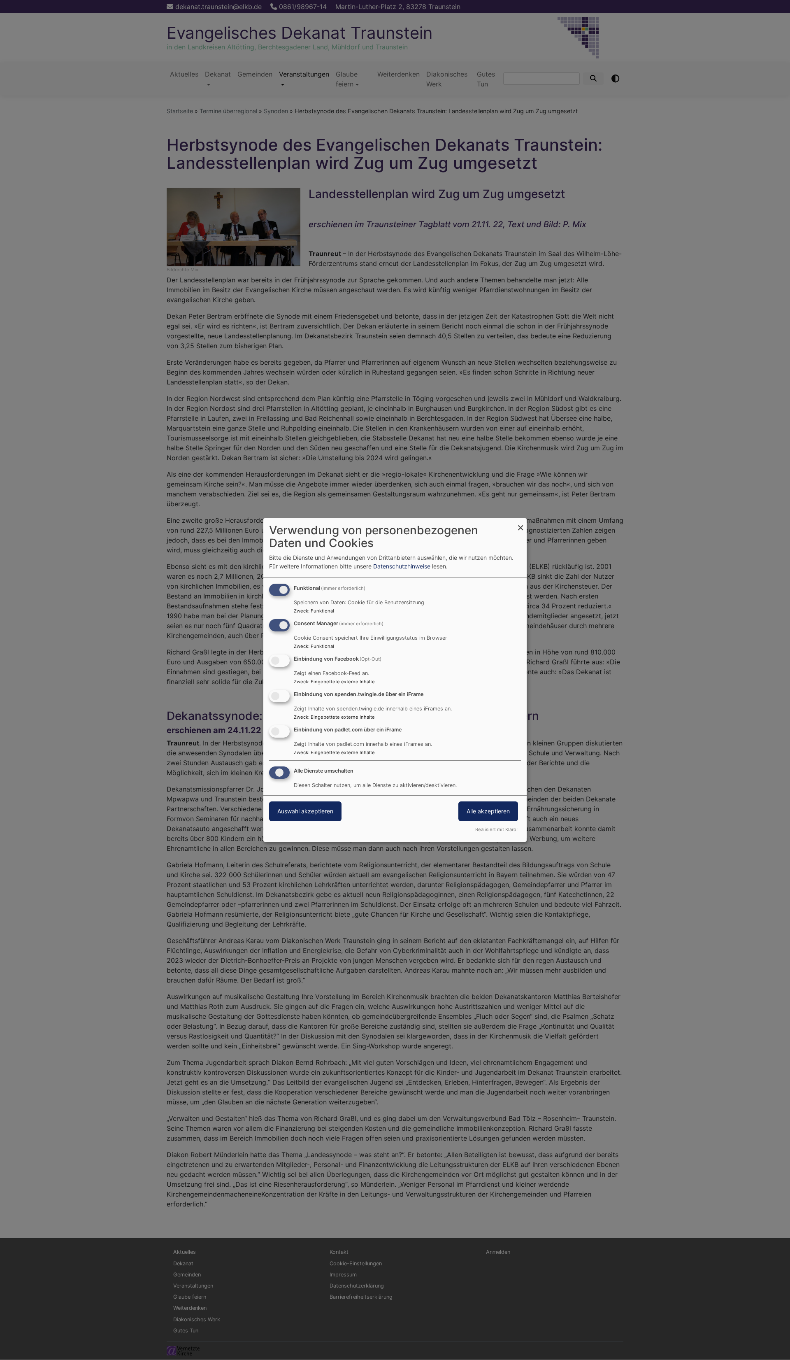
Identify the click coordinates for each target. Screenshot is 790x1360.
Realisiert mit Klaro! (496, 829)
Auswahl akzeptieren (305, 811)
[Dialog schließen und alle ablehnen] (520, 523)
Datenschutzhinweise (401, 566)
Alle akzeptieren (488, 811)
